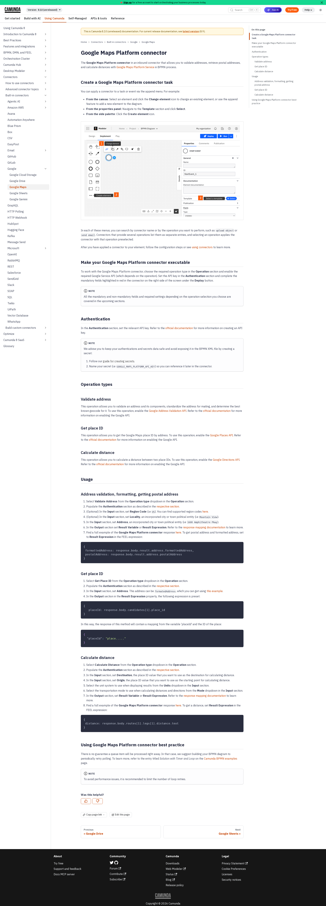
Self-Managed (77, 18)
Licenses (227, 874)
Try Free (292, 9)
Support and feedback (67, 868)
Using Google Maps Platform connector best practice (274, 101)
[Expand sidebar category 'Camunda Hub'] (45, 64)
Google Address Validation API (167, 410)
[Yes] (86, 801)
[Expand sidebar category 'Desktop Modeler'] (45, 71)
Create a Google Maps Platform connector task (273, 36)
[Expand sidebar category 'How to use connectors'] (45, 83)
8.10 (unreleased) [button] (47, 9)
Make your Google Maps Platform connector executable (274, 45)
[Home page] (84, 42)
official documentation (179, 328)
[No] (97, 801)
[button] (26, 89)
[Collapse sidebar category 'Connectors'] (45, 77)
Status (170, 874)
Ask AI (275, 9)
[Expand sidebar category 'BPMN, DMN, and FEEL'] (45, 52)
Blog (168, 879)
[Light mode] (320, 10)
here (205, 511)
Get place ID (261, 66)
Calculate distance (264, 71)
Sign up (127, 2)
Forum (114, 868)
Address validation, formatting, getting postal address (274, 83)
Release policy (175, 885)
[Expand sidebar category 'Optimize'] (45, 334)
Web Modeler (174, 868)
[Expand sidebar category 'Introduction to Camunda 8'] (45, 34)
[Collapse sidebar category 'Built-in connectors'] (45, 95)
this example (215, 591)
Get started (12, 18)
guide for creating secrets (118, 361)
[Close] (322, 2)
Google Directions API (226, 459)
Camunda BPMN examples (220, 758)
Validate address (263, 61)
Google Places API (221, 435)
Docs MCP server (64, 874)
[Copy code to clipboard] (239, 546)
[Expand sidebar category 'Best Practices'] (45, 40)
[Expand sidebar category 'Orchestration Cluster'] (45, 58)
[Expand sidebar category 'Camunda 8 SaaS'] (45, 340)
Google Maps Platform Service (135, 67)
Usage (255, 76)
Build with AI (32, 18)
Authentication (259, 51)
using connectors (202, 247)
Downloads (172, 863)
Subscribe (116, 879)
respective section (168, 506)
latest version (191, 31)
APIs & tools (99, 18)
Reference (118, 18)
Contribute (116, 874)
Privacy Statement (233, 863)
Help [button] (307, 9)
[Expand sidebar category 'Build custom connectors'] (45, 327)
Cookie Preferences (234, 868)
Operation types (260, 56)
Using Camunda (54, 18)
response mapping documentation (204, 527)
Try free (58, 863)
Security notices (231, 879)
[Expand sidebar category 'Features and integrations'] (45, 46)
